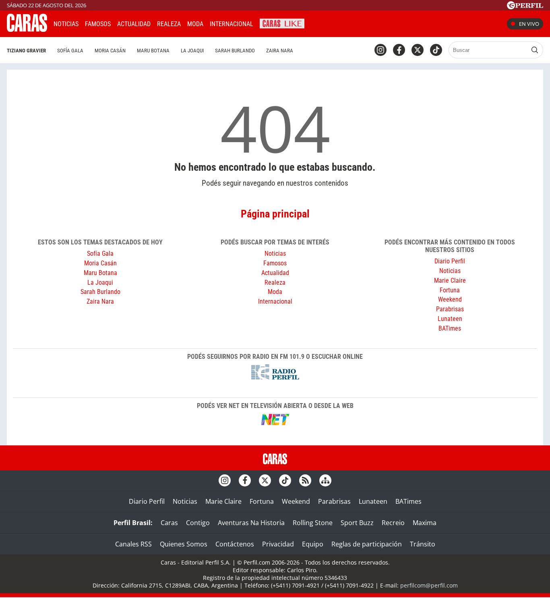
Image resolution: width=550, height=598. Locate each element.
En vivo (529, 23)
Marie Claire (450, 280)
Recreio (393, 522)
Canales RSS (133, 544)
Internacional (275, 301)
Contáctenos (234, 544)
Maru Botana (153, 51)
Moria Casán (110, 51)
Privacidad (278, 544)
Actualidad (134, 24)
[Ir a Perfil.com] (525, 6)
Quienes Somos (183, 544)
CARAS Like (282, 23)
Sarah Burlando (235, 51)
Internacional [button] (231, 24)
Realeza (169, 24)
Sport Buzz (357, 522)
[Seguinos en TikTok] (436, 50)
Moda (195, 24)
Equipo (312, 544)
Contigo (198, 522)
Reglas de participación (366, 544)
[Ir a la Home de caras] (27, 29)
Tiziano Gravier (26, 51)
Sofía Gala (70, 51)
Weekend (450, 299)
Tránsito (422, 544)
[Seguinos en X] (417, 50)
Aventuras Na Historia (251, 522)
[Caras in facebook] (399, 50)
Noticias (66, 24)
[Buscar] (535, 50)
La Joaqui (192, 51)
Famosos (98, 24)
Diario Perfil (449, 261)
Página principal (275, 214)
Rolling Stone (313, 522)
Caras (169, 522)
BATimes (449, 328)
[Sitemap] (325, 480)
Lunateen (450, 319)
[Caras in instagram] (380, 50)
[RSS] (305, 480)
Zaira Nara (279, 51)
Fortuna (450, 290)
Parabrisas (450, 309)
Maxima (424, 522)
